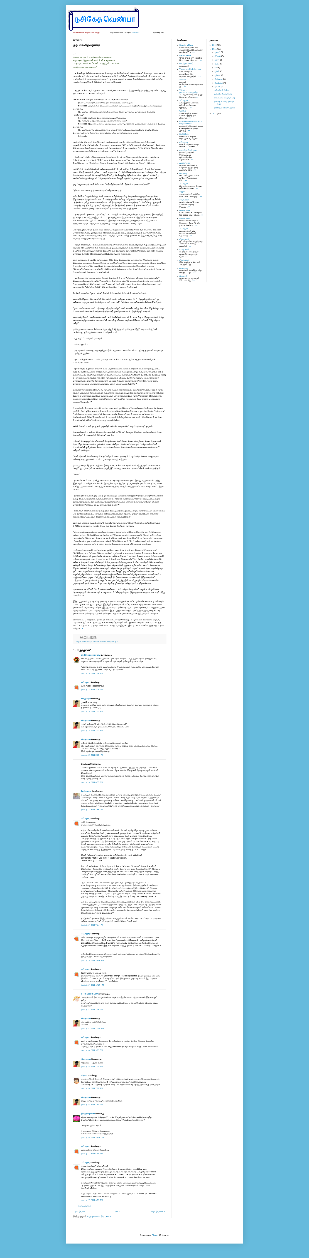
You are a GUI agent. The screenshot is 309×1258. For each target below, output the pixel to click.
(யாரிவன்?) (136, 32)
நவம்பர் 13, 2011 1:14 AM (92, 673)
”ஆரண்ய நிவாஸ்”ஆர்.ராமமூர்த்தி (188, 91)
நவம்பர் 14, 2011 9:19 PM (92, 1050)
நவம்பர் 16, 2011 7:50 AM (92, 1104)
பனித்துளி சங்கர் (186, 63)
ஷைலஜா (182, 80)
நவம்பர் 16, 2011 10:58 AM (92, 1137)
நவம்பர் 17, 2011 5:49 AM (92, 1154)
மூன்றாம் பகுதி (112, 641)
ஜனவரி (218, 52)
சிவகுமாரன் (86, 698)
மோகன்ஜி (183, 173)
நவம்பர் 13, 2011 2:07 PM (92, 730)
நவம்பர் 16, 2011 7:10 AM (92, 1088)
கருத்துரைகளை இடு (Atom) (99, 1216)
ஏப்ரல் (217, 64)
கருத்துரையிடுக (84, 1206)
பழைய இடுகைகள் (157, 1211)
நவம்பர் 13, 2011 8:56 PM (92, 810)
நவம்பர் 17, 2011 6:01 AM (92, 1200)
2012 (214, 113)
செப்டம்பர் (219, 79)
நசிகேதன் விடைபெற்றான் (224, 108)
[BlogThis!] (85, 637)
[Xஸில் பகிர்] (88, 637)
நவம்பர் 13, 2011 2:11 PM (92, 755)
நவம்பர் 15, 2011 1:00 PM (92, 1066)
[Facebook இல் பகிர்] (92, 637)
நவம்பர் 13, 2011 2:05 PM (92, 711)
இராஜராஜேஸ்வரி (88, 1113)
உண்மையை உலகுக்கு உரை (224, 98)
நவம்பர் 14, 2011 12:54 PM (92, 1028)
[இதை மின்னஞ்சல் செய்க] (81, 637)
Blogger (155, 1235)
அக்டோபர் (219, 83)
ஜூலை (218, 75)
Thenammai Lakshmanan (190, 69)
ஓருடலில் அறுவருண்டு (223, 94)
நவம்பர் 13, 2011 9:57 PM (92, 925)
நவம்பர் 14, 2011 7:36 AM (92, 1009)
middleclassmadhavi (90, 655)
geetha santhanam (90, 994)
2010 (214, 45)
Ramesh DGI (185, 55)
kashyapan (86, 791)
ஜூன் (217, 71)
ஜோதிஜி (182, 111)
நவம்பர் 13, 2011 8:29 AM (92, 689)
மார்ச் (217, 60)
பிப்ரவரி (218, 56)
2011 (214, 49)
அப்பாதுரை (85, 682)
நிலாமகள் (183, 276)
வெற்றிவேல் (183, 134)
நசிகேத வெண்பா (99, 641)
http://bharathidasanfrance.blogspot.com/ (191, 122)
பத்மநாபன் (183, 268)
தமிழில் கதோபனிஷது (84, 641)
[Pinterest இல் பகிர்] (95, 637)
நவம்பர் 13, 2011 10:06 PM (92, 960)
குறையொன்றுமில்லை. (188, 150)
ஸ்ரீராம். (84, 1075)
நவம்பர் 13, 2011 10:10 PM (92, 985)
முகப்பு (117, 1211)
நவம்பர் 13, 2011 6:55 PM (92, 782)
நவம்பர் (218, 87)
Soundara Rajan (186, 45)
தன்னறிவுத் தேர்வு (221, 90)
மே (216, 67)
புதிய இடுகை (79, 1211)
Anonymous (184, 163)
